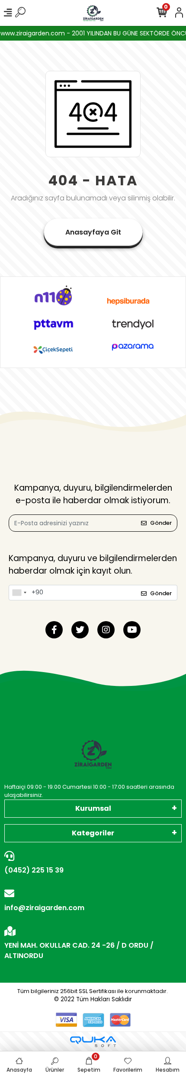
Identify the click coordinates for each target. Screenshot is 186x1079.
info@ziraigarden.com (44, 908)
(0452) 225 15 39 (34, 870)
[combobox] (19, 592)
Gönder (161, 523)
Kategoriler (93, 833)
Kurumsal (93, 808)
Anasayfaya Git (93, 232)
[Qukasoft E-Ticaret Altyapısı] (93, 1041)
